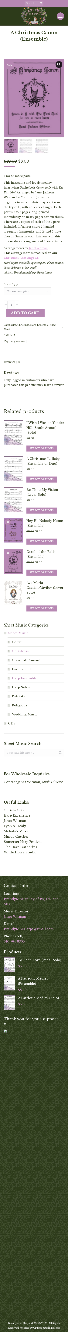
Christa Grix (14, 810)
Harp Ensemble (39, 325)
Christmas (23, 325)
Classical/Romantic (27, 660)
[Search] (41, 3)
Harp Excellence (17, 815)
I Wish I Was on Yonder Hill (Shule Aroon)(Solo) (45, 427)
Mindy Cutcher (16, 836)
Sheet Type (11, 284)
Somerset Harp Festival (23, 842)
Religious (19, 705)
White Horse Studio (20, 852)
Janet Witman (38, 248)
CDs (11, 723)
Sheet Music (18, 633)
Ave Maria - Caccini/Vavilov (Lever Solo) (44, 587)
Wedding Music (24, 714)
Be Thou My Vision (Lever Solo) (42, 492)
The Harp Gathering (20, 847)
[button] (59, 64)
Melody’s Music (16, 831)
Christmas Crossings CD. (22, 258)
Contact (10, 782)
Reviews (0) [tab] (12, 362)
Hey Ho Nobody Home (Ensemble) (44, 523)
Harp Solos (21, 687)
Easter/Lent (21, 669)
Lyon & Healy (15, 826)
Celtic (17, 642)
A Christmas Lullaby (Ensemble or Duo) (43, 461)
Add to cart (25, 313)
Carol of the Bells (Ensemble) (40, 554)
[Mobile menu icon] (60, 16)
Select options (41, 448)
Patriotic (19, 696)
